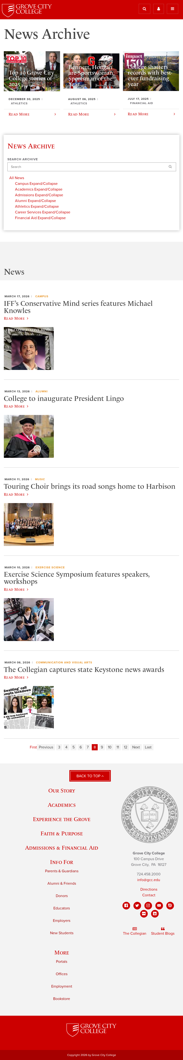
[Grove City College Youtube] (159, 905)
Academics (62, 805)
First (33, 747)
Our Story (61, 790)
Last (148, 747)
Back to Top (88, 776)
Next (136, 747)
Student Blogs (162, 933)
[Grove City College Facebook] (126, 905)
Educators (61, 908)
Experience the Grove (62, 819)
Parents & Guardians (61, 871)
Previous (46, 747)
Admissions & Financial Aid (61, 847)
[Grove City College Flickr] (144, 914)
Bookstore (61, 998)
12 (125, 747)
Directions (148, 889)
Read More (14, 318)
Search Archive (22, 159)
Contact (148, 895)
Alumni (42, 391)
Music (40, 479)
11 (118, 747)
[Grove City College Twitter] (137, 905)
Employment (61, 986)
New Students (61, 933)
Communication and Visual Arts (64, 662)
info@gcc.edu (148, 880)
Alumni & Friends (61, 883)
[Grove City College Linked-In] (155, 914)
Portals (61, 961)
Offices (61, 974)
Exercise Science (50, 567)
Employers (61, 920)
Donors (62, 895)
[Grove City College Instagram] (148, 905)
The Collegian (134, 933)
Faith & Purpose (62, 833)
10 (110, 747)
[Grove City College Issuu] (170, 905)
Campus (41, 296)
